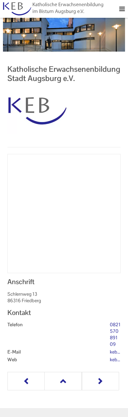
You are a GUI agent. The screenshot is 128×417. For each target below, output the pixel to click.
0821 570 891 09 (115, 334)
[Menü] (122, 9)
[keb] (64, 112)
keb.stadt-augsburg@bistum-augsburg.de (115, 352)
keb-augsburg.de (115, 359)
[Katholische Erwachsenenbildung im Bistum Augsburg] (52, 9)
